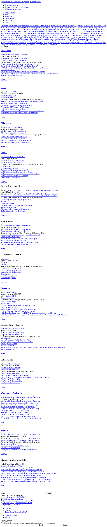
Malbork (4, 430)
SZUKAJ (48, 493)
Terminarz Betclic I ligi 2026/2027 (12, 162)
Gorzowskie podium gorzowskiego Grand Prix (18, 501)
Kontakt (7, 517)
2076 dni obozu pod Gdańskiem (11, 334)
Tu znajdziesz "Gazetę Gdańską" (16, 512)
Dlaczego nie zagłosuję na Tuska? (12, 466)
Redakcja (8, 508)
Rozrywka (5, 288)
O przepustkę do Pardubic (11, 505)
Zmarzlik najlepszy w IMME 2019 (14, 497)
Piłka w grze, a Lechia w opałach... (12, 133)
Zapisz (65, 525)
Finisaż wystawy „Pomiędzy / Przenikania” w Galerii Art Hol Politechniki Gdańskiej (29, 196)
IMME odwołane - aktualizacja (13, 499)
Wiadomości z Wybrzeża (11, 393)
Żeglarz (3, 264)
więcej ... (4, 80)
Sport (3, 88)
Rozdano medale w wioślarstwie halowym (15, 231)
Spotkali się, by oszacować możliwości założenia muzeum (20, 440)
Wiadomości (6, 51)
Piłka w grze (6, 123)
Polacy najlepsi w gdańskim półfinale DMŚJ (17, 503)
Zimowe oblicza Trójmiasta (10, 369)
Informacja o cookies (12, 515)
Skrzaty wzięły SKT (7, 97)
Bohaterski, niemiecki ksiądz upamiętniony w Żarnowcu (19, 403)
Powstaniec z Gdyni (7, 298)
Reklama (8, 510)
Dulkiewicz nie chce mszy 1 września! (13, 60)
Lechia (4, 153)
